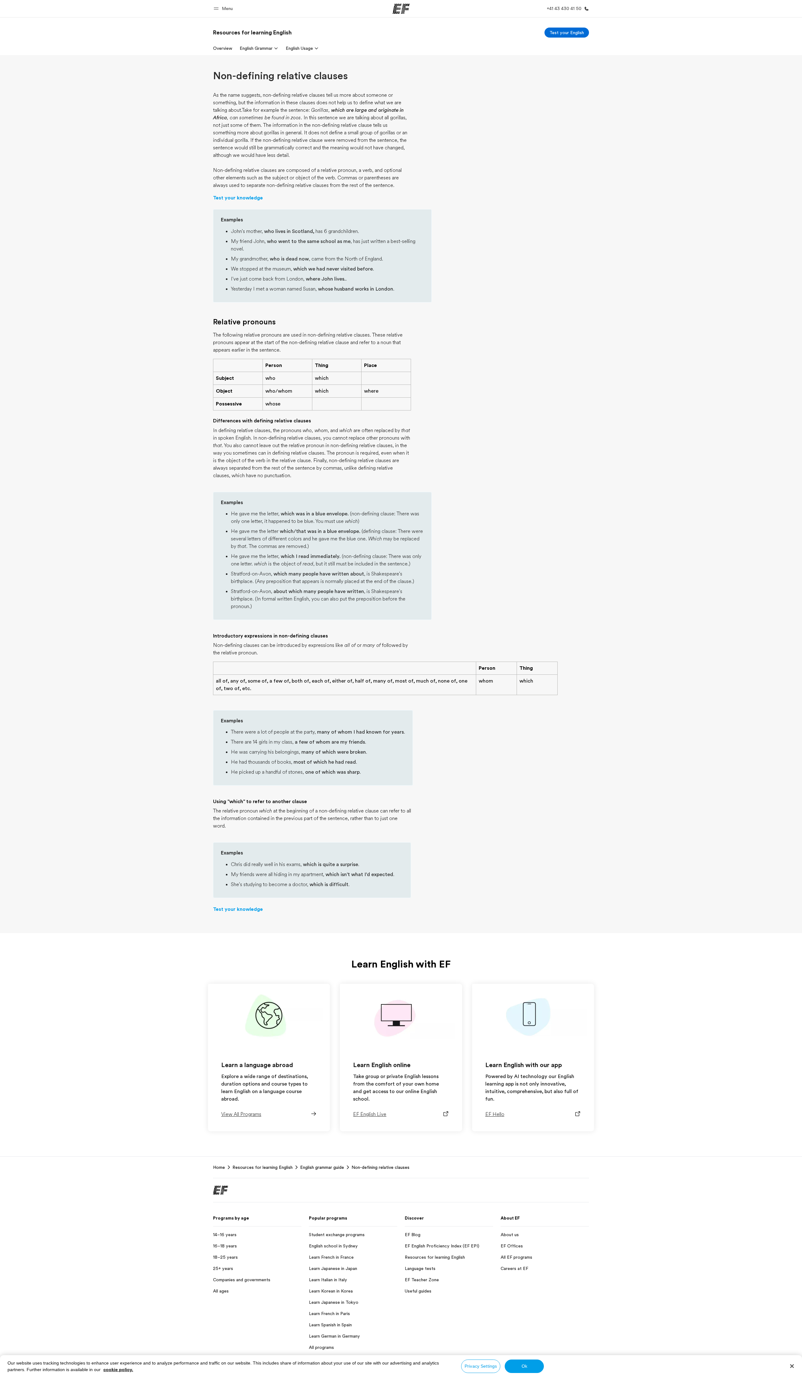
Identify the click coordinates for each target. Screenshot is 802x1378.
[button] (224, 8)
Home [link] (219, 1167)
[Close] (792, 1366)
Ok (524, 1366)
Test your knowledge (238, 198)
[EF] (401, 9)
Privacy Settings (481, 1366)
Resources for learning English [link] (262, 1167)
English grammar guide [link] (322, 1167)
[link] (252, 32)
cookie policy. (118, 1369)
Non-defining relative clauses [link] (380, 1167)
